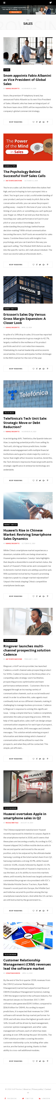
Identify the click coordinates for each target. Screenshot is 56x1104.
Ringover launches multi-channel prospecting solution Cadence (26, 650)
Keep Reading (15, 122)
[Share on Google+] (44, 122)
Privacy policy (37, 1089)
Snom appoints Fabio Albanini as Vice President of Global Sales (27, 79)
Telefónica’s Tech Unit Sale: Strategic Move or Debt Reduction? (25, 422)
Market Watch (10, 309)
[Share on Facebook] (36, 122)
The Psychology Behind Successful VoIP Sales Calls (24, 173)
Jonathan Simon (13, 973)
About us (27, 1089)
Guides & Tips (10, 166)
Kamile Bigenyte (12, 88)
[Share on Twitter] (40, 122)
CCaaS (6, 70)
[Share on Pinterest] (47, 122)
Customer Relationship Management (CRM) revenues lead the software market (27, 964)
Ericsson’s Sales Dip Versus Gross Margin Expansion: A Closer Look (24, 318)
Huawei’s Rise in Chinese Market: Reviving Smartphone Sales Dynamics (27, 534)
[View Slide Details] (28, 10)
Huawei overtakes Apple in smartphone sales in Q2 (24, 816)
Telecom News (10, 640)
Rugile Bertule (12, 823)
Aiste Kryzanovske (14, 180)
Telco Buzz (9, 413)
